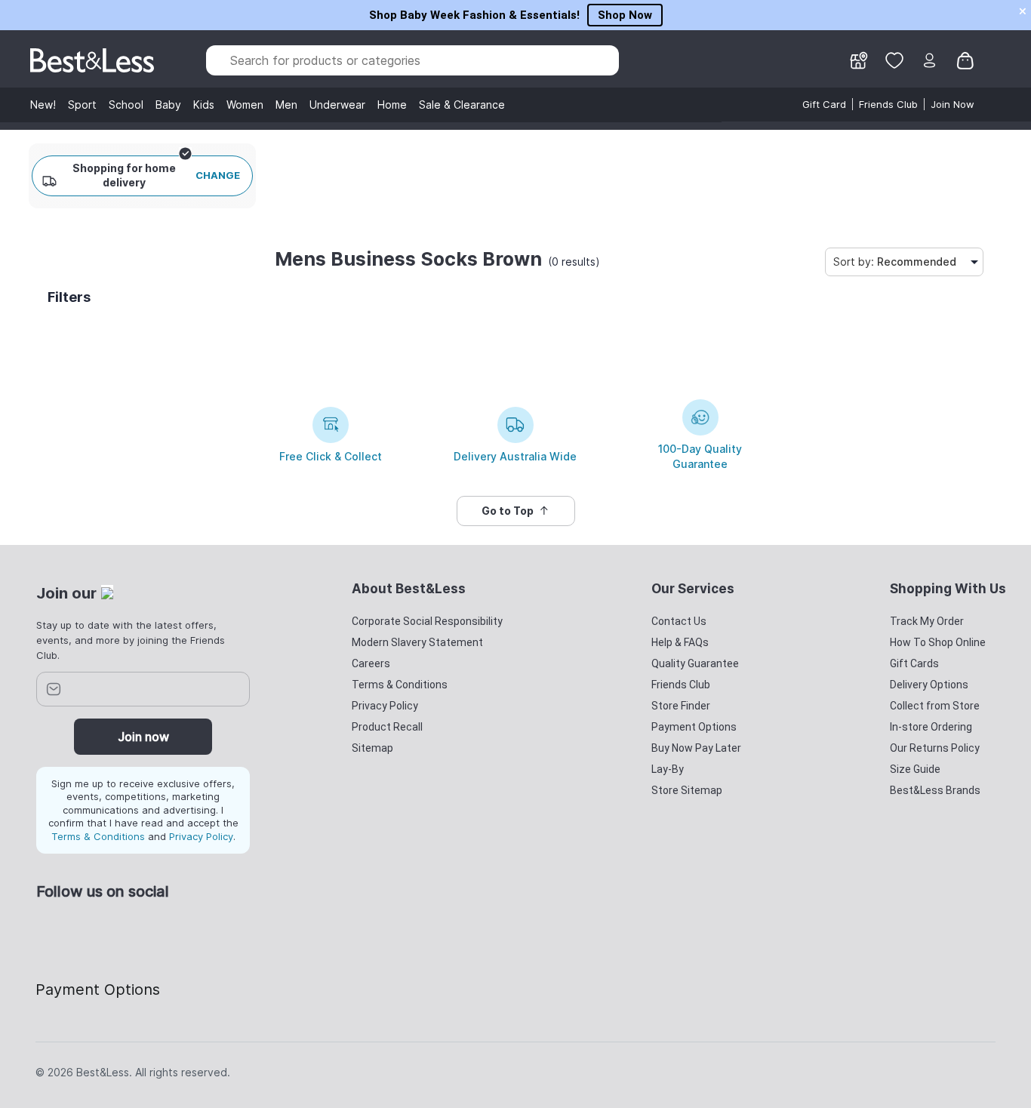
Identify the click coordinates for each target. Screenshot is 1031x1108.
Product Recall (387, 727)
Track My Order (927, 621)
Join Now (952, 104)
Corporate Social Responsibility (427, 621)
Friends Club (888, 104)
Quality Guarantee (695, 663)
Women (244, 104)
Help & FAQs (680, 642)
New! (43, 104)
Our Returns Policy (935, 748)
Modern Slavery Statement (417, 642)
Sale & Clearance (462, 104)
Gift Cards (914, 663)
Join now (143, 736)
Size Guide (915, 769)
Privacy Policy (201, 836)
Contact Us (678, 621)
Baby (168, 104)
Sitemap (372, 748)
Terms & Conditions (98, 836)
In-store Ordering (931, 727)
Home (392, 104)
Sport (82, 104)
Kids (203, 104)
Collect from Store (935, 706)
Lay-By (667, 769)
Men (286, 104)
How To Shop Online (938, 642)
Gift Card (824, 104)
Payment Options (694, 727)
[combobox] (412, 60)
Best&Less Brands (935, 790)
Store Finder (680, 706)
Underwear (337, 104)
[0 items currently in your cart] (965, 60)
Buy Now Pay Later (696, 748)
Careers (371, 663)
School (126, 104)
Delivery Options (929, 685)
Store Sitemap (686, 790)
